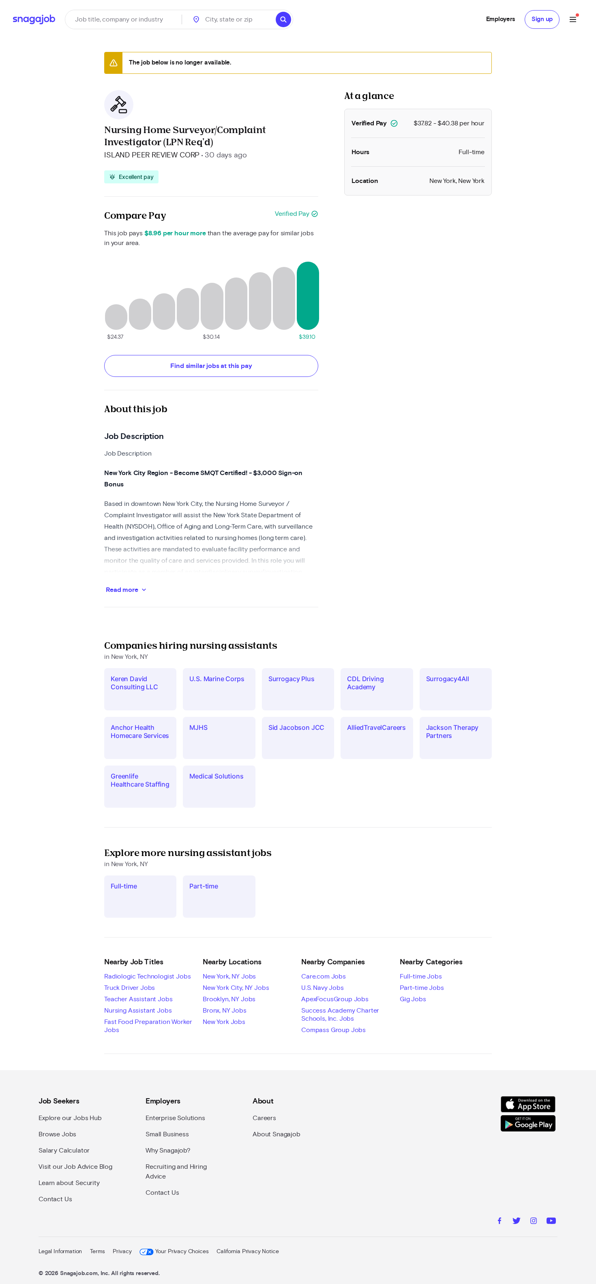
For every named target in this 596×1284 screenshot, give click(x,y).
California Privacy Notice (248, 1251)
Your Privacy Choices (181, 1251)
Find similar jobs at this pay (211, 366)
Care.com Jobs (323, 976)
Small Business (167, 1134)
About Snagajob (276, 1134)
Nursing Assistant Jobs (138, 1010)
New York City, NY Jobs (236, 988)
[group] (131, 176)
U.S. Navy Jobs (322, 988)
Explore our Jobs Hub (70, 1118)
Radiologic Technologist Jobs (147, 976)
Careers (264, 1118)
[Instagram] (533, 1222)
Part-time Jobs (422, 988)
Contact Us (55, 1199)
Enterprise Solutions (175, 1118)
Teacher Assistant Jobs (138, 999)
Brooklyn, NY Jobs (229, 999)
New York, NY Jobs (229, 976)
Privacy (122, 1251)
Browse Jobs (57, 1134)
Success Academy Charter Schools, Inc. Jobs (340, 1014)
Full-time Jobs (421, 976)
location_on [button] (196, 19)
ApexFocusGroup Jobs (335, 999)
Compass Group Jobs (333, 1030)
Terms (97, 1251)
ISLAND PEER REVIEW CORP (151, 155)
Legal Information (60, 1251)
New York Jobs (224, 1022)
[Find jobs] (283, 19)
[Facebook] (499, 1222)
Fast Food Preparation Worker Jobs (148, 1026)
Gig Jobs (413, 999)
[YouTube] (551, 1222)
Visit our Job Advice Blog (75, 1167)
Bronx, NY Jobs (225, 1010)
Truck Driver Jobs (129, 988)
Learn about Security (69, 1183)
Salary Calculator (64, 1150)
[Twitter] (516, 1222)
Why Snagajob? (168, 1150)
